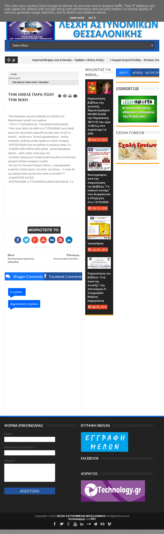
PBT (93, 519)
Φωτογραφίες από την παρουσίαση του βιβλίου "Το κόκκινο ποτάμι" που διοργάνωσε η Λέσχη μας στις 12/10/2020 (99, 188)
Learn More (77, 18)
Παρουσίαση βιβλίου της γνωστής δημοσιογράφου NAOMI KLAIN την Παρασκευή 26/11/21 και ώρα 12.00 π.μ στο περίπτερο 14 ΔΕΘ (99, 116)
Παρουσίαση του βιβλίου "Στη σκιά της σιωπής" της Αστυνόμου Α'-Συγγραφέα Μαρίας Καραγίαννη (99, 286)
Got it (92, 18)
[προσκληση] (99, 220)
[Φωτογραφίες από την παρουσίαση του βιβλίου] (99, 151)
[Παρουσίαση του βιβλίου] (99, 261)
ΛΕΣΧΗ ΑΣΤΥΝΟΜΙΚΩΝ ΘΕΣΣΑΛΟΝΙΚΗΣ (81, 516)
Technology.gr (77, 519)
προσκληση (95, 243)
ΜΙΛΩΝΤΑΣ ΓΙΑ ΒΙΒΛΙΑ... (98, 72)
